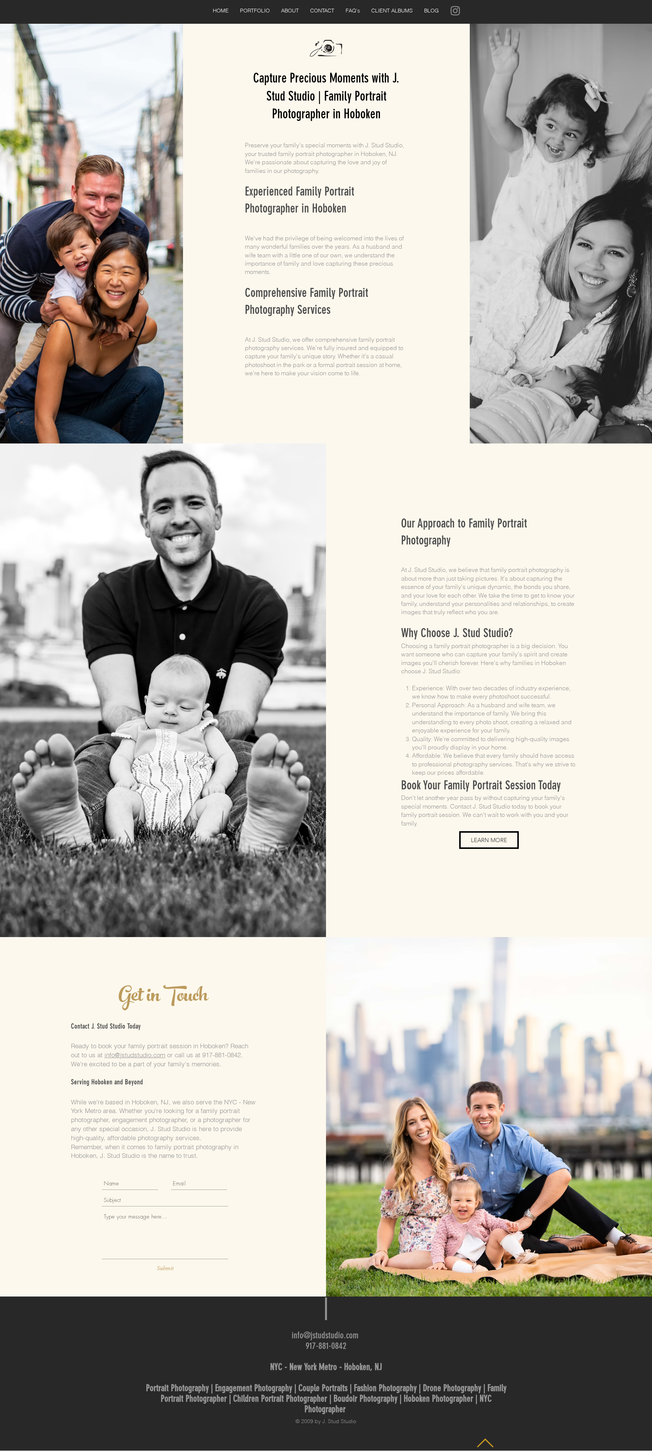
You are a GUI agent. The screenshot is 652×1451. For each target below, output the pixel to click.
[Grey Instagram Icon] (455, 11)
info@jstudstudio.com (135, 1055)
